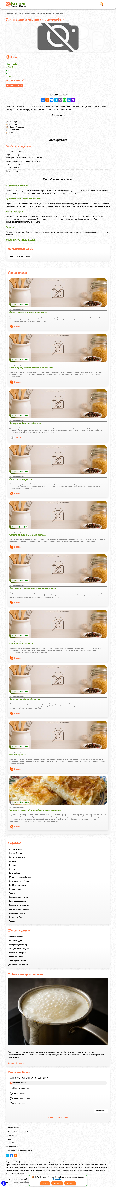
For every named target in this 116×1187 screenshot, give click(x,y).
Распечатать (13, 77)
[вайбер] (60, 100)
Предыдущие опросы (58, 1117)
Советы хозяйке (15, 937)
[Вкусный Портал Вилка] (16, 4)
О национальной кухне (18, 949)
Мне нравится (16, 86)
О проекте (10, 1143)
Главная (9, 13)
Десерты (12, 865)
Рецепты (19, 13)
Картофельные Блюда (18, 909)
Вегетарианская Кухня (18, 881)
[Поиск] (101, 4)
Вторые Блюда (15, 853)
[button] (3, 1183)
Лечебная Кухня (15, 957)
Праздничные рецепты (18, 905)
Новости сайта (12, 1147)
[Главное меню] (107, 4)
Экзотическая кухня (17, 901)
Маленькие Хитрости (18, 953)
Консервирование (16, 913)
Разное (11, 921)
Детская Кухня (14, 873)
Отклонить (57, 1183)
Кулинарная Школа (17, 961)
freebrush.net (24, 1182)
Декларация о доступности (17, 1131)
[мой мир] (69, 100)
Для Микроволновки (17, 885)
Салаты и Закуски (16, 857)
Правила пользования (15, 1127)
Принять (45, 1183)
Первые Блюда (15, 849)
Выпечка (12, 869)
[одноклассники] (47, 100)
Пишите (9, 1139)
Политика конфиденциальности (19, 1150)
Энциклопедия (15, 941)
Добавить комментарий (20, 257)
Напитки (12, 861)
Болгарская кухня (55, 13)
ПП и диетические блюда (19, 877)
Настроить (70, 1183)
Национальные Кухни (18, 897)
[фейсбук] (43, 100)
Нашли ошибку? (16, 80)
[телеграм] (56, 100)
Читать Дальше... (16, 1063)
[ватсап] (64, 100)
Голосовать (101, 1111)
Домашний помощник (18, 965)
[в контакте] (52, 100)
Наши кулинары (12, 1135)
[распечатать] (73, 100)
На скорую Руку (15, 917)
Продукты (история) (17, 945)
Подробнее (58, 1179)
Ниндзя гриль (14, 889)
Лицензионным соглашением (73, 1162)
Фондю (11, 893)
